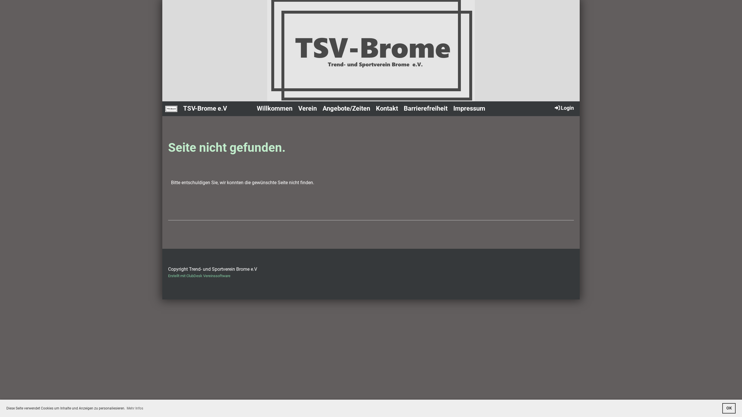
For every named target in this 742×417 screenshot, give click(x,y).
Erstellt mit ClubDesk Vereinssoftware (199, 276)
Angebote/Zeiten (346, 108)
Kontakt (387, 108)
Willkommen (274, 108)
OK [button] (729, 408)
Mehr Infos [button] (135, 408)
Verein (307, 108)
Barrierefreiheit (426, 108)
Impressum (469, 108)
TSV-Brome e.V (205, 108)
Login (567, 108)
